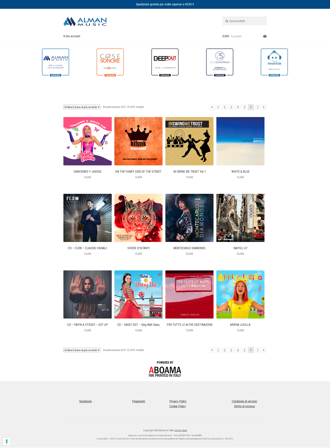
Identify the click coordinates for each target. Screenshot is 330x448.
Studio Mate (180, 430)
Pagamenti (138, 401)
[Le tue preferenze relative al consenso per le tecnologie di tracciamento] (6, 441)
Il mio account (71, 36)
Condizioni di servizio (244, 401)
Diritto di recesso (244, 406)
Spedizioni (85, 401)
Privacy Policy (178, 401)
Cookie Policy (177, 406)
